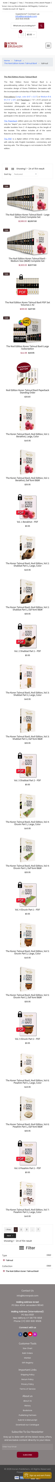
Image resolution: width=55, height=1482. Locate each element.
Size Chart (27, 1348)
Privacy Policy (27, 1384)
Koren (5, 3)
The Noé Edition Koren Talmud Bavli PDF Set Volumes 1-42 (27, 303)
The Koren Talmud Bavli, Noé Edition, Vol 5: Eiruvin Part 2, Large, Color (27, 952)
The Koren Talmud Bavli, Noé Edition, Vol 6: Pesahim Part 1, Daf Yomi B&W (27, 1125)
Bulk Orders (27, 1353)
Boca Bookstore (21, 6)
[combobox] (27, 26)
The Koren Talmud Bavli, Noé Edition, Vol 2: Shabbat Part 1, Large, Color (27, 564)
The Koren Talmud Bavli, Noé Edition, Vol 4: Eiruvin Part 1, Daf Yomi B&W (27, 867)
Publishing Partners (27, 1415)
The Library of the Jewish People (38, 3)
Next (9, 1235)
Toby (21, 3)
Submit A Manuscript (27, 1420)
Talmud (17, 60)
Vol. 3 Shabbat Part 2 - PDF (27, 780)
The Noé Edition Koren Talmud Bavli (20, 63)
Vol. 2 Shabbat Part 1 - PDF (27, 651)
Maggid (13, 3)
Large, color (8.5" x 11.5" (26, 97)
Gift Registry (33, 6)
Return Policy (27, 1379)
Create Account (9, 9)
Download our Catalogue (27, 1424)
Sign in (22, 9)
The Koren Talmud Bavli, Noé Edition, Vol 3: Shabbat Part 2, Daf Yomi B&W (27, 737)
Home (7, 60)
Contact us (43, 6)
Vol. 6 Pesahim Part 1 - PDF (27, 1168)
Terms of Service (28, 1389)
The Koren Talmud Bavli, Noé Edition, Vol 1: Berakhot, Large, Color (27, 435)
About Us (27, 1401)
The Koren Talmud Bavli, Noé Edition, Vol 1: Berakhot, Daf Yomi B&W (27, 479)
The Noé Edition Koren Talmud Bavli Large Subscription (27, 347)
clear (49, 1255)
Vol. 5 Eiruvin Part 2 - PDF (27, 1038)
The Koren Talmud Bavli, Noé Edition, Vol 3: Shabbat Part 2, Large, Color (27, 693)
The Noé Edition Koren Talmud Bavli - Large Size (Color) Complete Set (28, 215)
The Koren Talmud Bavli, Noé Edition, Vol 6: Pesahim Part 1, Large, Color (27, 1081)
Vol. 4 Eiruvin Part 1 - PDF (27, 909)
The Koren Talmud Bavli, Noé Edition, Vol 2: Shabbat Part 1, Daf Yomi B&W (27, 608)
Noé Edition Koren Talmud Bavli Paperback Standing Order (27, 391)
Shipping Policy (27, 1374)
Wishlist (27, 1358)
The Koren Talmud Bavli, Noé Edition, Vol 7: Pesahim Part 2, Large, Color (27, 1211)
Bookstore (27, 1410)
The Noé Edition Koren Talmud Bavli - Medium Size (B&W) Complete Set (27, 259)
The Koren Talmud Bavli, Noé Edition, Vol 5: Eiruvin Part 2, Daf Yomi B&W (27, 996)
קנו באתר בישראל (8, 6)
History (27, 1405)
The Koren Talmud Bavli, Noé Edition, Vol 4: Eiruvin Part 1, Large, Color (27, 823)
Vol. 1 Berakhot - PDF (27, 521)
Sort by (7, 174)
